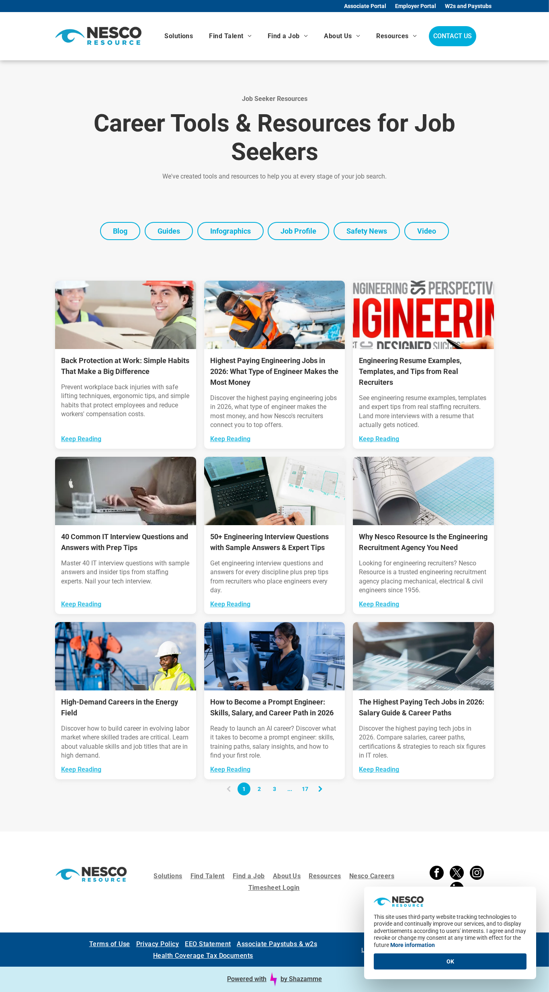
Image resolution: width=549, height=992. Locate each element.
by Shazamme (301, 979)
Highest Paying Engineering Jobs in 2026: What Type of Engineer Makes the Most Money (274, 371)
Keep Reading (81, 439)
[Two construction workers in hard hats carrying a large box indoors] (125, 315)
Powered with (246, 979)
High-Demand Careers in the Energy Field (119, 707)
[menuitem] (178, 36)
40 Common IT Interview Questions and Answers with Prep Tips (124, 542)
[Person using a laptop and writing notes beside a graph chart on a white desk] (274, 491)
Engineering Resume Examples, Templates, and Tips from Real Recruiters (410, 371)
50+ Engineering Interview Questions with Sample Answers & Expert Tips (269, 542)
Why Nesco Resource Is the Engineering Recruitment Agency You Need (423, 542)
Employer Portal (415, 6)
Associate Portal (365, 6)
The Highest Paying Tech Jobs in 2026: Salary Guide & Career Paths (421, 707)
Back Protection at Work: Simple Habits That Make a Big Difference (125, 366)
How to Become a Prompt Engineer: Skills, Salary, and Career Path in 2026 (272, 707)
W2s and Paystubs (468, 6)
